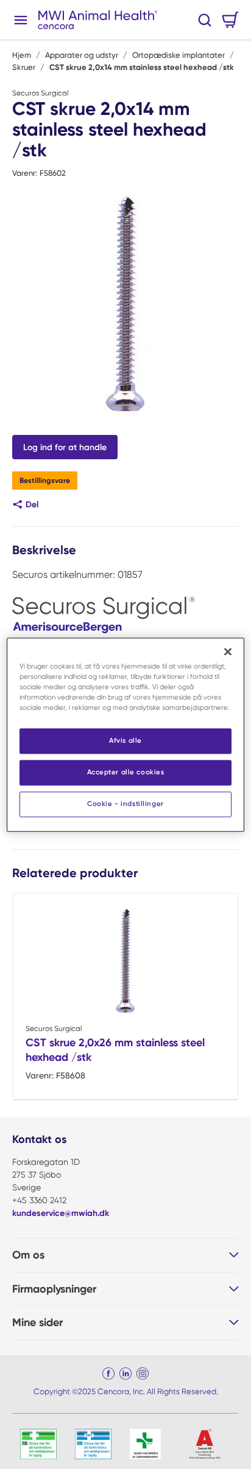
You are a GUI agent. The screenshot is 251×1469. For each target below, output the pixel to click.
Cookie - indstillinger (125, 803)
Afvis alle (125, 740)
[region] (125, 734)
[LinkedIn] (125, 1373)
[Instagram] (142, 1373)
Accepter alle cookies (125, 772)
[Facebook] (108, 1373)
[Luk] (227, 651)
